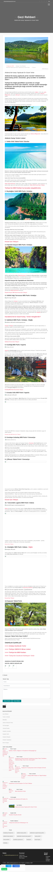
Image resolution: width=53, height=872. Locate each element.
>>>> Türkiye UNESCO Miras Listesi (18, 649)
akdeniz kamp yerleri (21, 832)
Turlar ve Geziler (6, 716)
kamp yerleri (37, 836)
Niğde (31, 547)
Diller (49, 1)
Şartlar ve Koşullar (23, 856)
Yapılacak (20, 67)
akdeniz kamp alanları (8, 836)
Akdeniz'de (12, 67)
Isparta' (6, 350)
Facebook (16, 866)
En (23, 67)
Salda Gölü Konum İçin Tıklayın (37, 185)
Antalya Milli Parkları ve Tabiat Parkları (37, 775)
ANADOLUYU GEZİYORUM (9, 5)
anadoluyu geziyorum (18, 839)
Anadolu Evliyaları (6, 736)
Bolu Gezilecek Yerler (20, 791)
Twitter (9, 866)
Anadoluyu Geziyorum (8, 832)
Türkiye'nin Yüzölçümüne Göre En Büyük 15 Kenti (33, 767)
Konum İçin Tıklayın (9, 544)
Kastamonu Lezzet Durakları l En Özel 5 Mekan (20, 783)
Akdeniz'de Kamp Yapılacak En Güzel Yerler (26, 807)
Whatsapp (4, 869)
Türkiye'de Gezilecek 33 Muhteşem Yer (18, 822)
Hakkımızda (21, 855)
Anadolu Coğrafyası (7, 739)
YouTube (47, 860)
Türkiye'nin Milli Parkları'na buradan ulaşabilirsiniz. (23, 188)
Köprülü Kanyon (22, 275)
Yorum (34, 67)
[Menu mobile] (49, 5)
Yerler (28, 67)
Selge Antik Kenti (14, 290)
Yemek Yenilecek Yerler (8, 722)
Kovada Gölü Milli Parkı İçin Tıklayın (12, 434)
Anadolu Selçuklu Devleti (15, 814)
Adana (6, 508)
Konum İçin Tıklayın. (11, 499)
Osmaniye (31, 443)
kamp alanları (6, 839)
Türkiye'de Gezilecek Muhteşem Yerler (19, 656)
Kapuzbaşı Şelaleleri (28, 587)
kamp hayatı (37, 839)
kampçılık (29, 839)
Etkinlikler (5, 719)
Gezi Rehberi (23, 66)
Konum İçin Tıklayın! (11, 241)
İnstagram (47, 859)
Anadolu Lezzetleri (7, 731)
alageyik (39, 312)
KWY (32, 862)
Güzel (25, 67)
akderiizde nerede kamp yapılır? (24, 836)
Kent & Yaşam (6, 742)
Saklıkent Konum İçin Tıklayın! (12, 341)
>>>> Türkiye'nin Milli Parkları (15, 652)
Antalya (15, 301)
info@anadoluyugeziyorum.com (10, 855)
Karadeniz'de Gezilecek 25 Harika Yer (18, 799)
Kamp (17, 67)
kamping (5, 842)
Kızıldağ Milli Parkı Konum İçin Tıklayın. (14, 389)
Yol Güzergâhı (6, 725)
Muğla (11, 325)
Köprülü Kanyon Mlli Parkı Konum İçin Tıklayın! (16, 292)
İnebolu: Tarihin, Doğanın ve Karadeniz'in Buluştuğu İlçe (22, 750)
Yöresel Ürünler (6, 728)
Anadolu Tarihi (6, 734)
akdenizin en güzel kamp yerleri (37, 832)
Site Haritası (22, 858)
